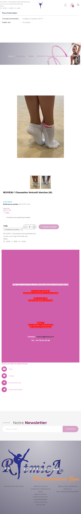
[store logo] (40, 5)
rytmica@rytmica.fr (45, 337)
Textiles (31, 56)
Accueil (10, 56)
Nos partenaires (40, 499)
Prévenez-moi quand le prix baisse (18, 217)
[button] (46, 182)
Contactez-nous (40, 502)
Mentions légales (40, 486)
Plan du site (40, 505)
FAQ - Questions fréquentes (67, 491)
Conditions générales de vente (40, 490)
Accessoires (20, 56)
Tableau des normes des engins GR (67, 487)
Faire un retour (40, 494)
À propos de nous (40, 497)
